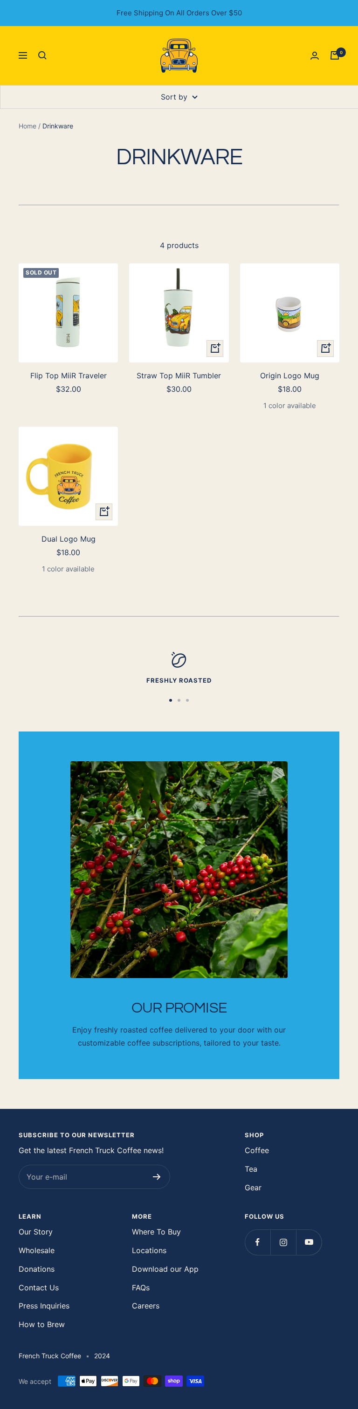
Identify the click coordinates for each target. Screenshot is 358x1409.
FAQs (141, 1287)
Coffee (257, 1150)
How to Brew (42, 1324)
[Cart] (334, 55)
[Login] (314, 56)
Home (27, 126)
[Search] (42, 55)
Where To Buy (156, 1231)
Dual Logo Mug (68, 538)
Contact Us (39, 1287)
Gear (253, 1187)
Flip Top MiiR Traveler (68, 375)
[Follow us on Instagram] (283, 1242)
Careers (145, 1305)
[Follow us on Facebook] (257, 1242)
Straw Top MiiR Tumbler (179, 375)
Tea (251, 1169)
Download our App (165, 1269)
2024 (102, 1356)
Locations (149, 1250)
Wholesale (37, 1250)
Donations (37, 1269)
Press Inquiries (44, 1305)
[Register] (157, 1177)
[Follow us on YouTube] (309, 1242)
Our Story (36, 1231)
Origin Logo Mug (289, 375)
